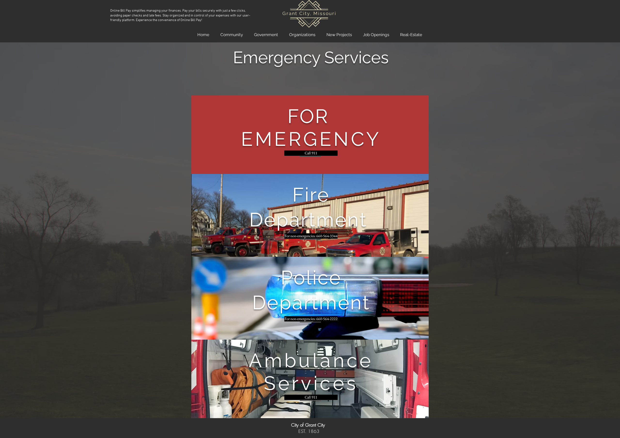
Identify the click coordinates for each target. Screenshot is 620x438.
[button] (231, 35)
